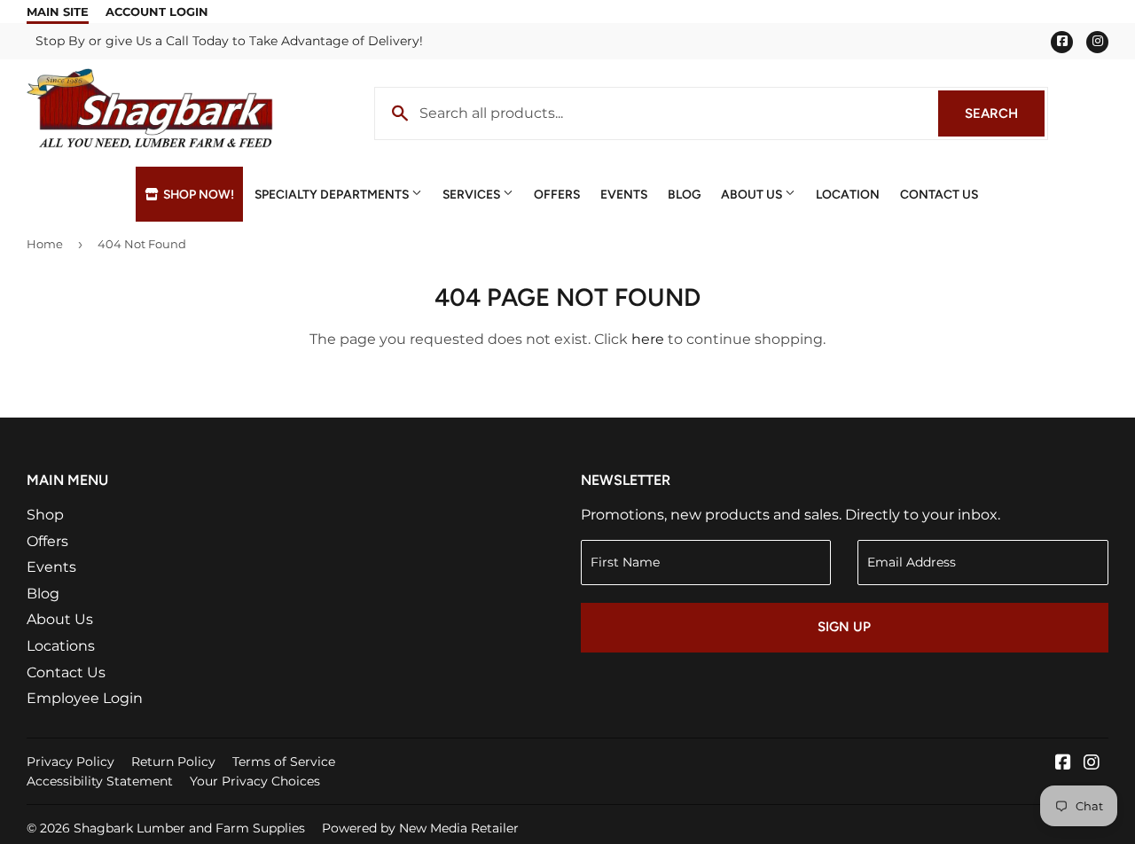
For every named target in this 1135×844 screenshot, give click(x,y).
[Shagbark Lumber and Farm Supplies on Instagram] (1092, 763)
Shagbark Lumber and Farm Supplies (189, 828)
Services (472, 194)
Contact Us (939, 194)
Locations (61, 645)
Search (1005, 113)
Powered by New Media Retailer (420, 828)
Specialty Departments (332, 194)
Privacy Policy (70, 761)
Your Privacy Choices (255, 781)
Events (623, 194)
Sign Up (844, 627)
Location (848, 194)
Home (45, 244)
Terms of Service (283, 761)
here (647, 339)
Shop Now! (197, 194)
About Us (753, 194)
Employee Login (85, 698)
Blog (684, 194)
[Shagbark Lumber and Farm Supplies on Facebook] (1063, 763)
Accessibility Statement (100, 781)
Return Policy (173, 761)
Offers (557, 194)
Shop (45, 514)
